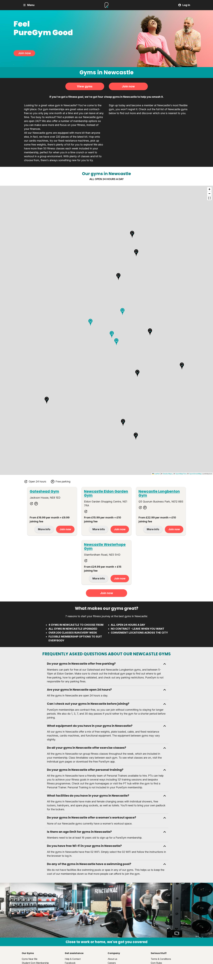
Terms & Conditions (161, 958)
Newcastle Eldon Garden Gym (106, 493)
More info (44, 529)
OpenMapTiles (181, 474)
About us (112, 958)
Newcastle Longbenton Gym (159, 493)
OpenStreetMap (195, 474)
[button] (46, 400)
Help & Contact (73, 958)
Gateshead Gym (44, 491)
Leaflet (157, 474)
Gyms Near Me (29, 958)
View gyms (84, 86)
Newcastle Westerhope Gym (105, 546)
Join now (128, 86)
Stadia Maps (168, 474)
